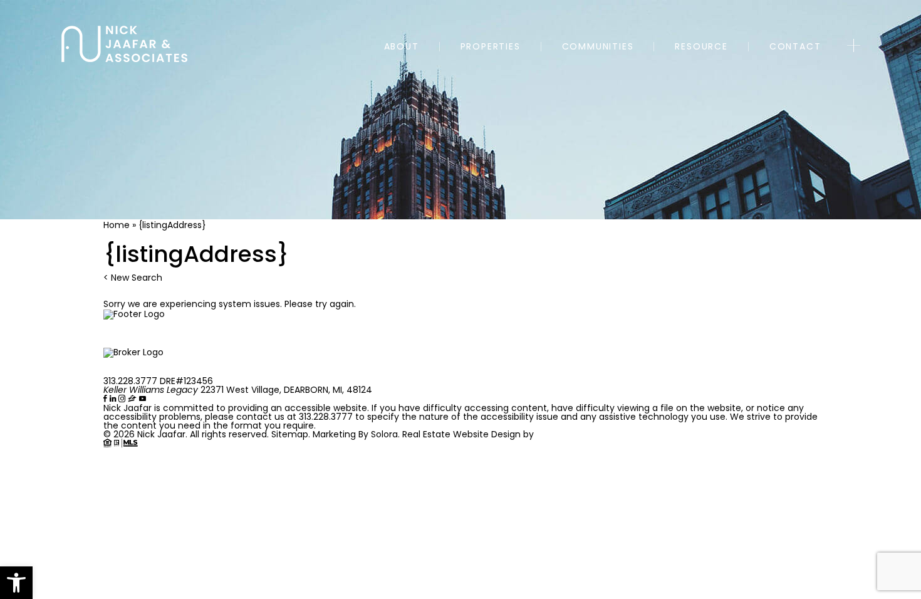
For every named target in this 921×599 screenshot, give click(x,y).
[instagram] (123, 399)
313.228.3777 (130, 381)
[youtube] (142, 399)
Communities (598, 47)
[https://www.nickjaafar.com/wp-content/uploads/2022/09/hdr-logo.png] (124, 44)
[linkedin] (114, 399)
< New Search (132, 277)
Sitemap (289, 434)
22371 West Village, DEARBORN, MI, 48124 (237, 389)
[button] (16, 582)
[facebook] (106, 399)
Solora (384, 434)
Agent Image (567, 434)
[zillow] (133, 399)
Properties (490, 47)
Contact (795, 47)
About (401, 47)
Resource (701, 47)
